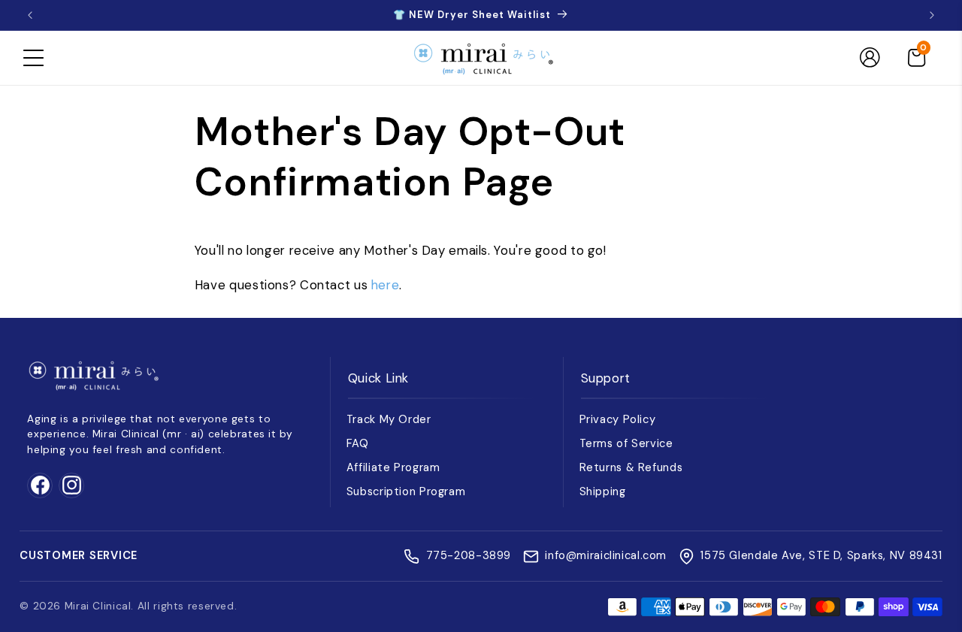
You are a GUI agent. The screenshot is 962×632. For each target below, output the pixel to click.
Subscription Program (406, 491)
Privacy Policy (617, 419)
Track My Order (388, 419)
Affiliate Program (393, 467)
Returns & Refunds (631, 467)
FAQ (357, 443)
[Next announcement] (931, 15)
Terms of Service (626, 443)
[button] (33, 58)
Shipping (602, 491)
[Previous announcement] (30, 15)
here (385, 285)
